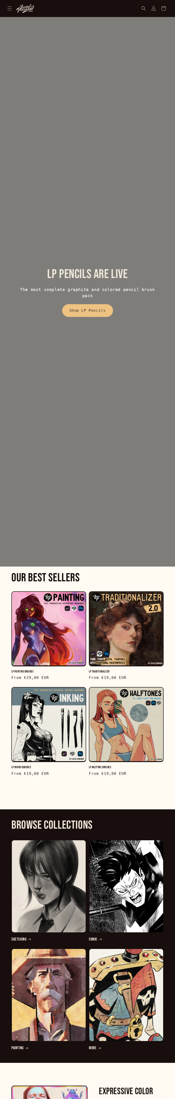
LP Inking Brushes (21, 767)
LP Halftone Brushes (100, 767)
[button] (10, 8)
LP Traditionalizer (99, 671)
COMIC (93, 939)
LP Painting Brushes (22, 671)
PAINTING (17, 1048)
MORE (92, 1048)
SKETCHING (18, 939)
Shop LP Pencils (87, 310)
